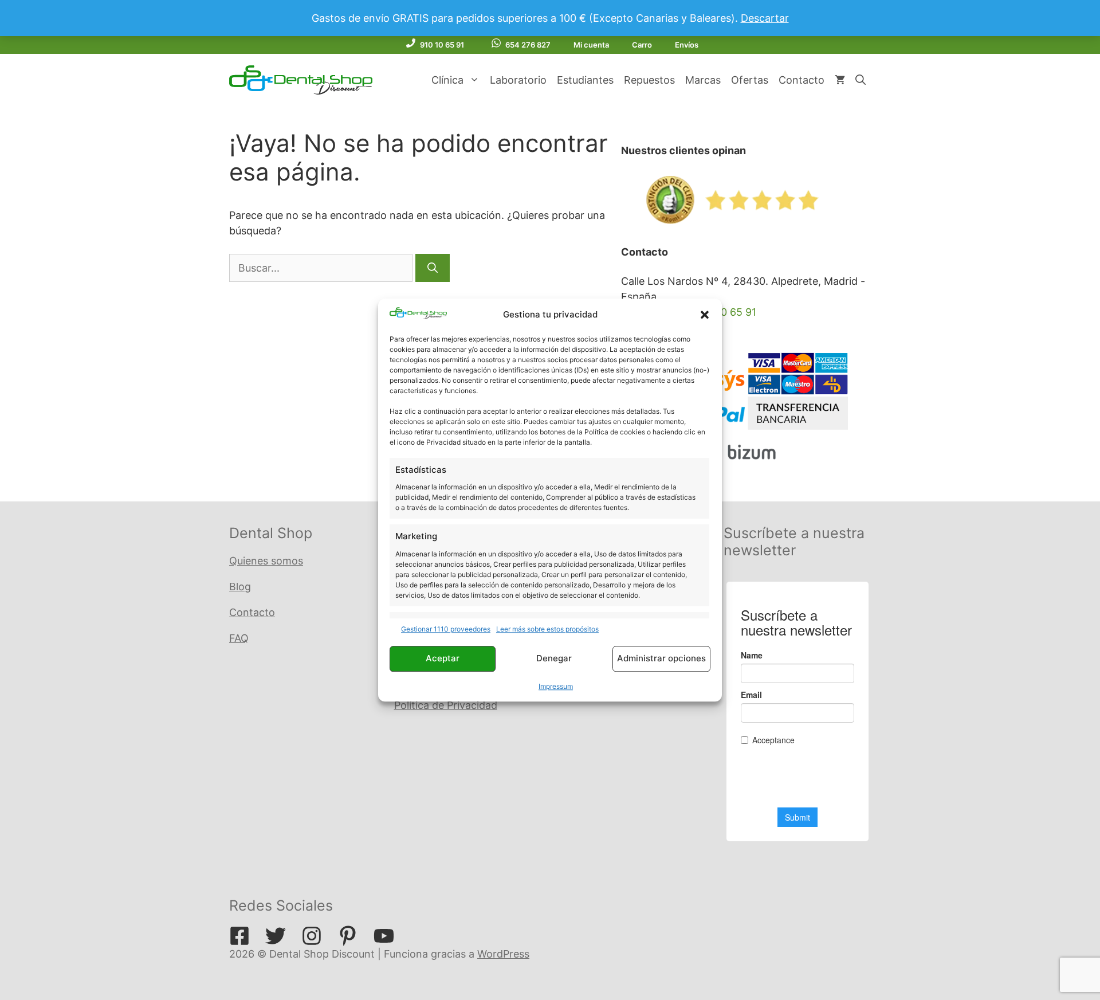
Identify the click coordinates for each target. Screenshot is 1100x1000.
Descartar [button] (765, 18)
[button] (704, 314)
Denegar (554, 658)
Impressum (556, 686)
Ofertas (749, 80)
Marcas (703, 80)
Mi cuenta (591, 44)
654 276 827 (528, 44)
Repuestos (649, 80)
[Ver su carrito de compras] (840, 80)
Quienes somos (266, 561)
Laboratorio (518, 80)
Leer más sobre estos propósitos (547, 629)
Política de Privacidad (445, 705)
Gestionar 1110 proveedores (445, 629)
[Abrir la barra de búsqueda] (860, 80)
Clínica (447, 80)
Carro (642, 44)
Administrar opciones (661, 658)
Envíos (686, 44)
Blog (240, 587)
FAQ (239, 638)
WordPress (503, 954)
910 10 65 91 (442, 44)
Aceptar (442, 658)
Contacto (801, 80)
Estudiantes (585, 80)
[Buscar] (432, 268)
